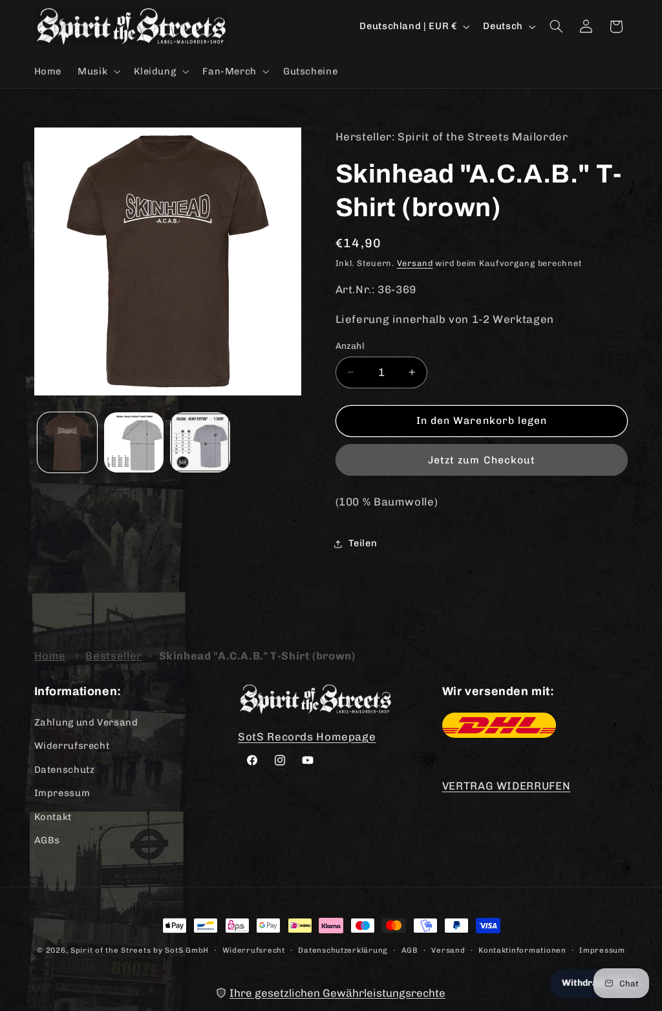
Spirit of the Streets (110, 950)
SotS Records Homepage (307, 736)
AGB (409, 950)
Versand (415, 263)
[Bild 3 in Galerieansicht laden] (200, 442)
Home (50, 655)
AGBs (47, 840)
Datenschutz (64, 769)
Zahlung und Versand (86, 722)
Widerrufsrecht (72, 745)
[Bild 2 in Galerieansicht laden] (134, 442)
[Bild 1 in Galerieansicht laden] (67, 442)
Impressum (62, 793)
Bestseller (113, 655)
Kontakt (53, 817)
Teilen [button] (363, 543)
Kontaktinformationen (522, 950)
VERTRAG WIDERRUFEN (506, 785)
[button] (98, 71)
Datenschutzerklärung (343, 950)
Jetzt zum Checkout (481, 460)
